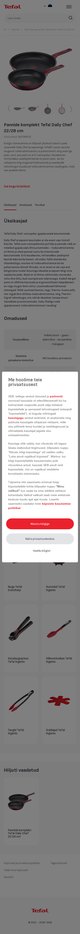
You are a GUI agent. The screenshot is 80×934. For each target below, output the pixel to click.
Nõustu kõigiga (40, 524)
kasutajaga (16, 417)
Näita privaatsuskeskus (40, 539)
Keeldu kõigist (42, 550)
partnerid (56, 396)
